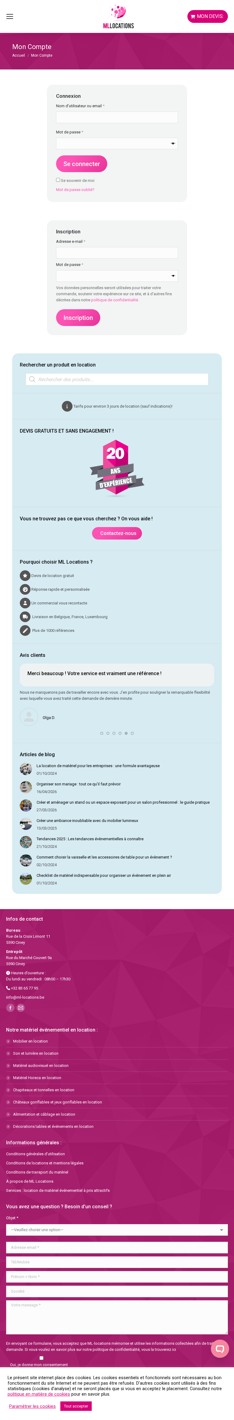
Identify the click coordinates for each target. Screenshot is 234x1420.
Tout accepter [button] (76, 1406)
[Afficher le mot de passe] (173, 143)
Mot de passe (79, 131)
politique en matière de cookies (39, 1394)
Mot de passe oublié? (75, 189)
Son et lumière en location (35, 1053)
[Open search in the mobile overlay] (117, 379)
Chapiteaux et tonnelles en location (43, 1090)
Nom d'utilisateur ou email (90, 105)
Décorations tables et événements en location (53, 1126)
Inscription (78, 317)
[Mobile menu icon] (9, 16)
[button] (101, 733)
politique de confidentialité (114, 300)
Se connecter (81, 164)
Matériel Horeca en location (37, 1077)
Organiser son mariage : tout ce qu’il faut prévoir (79, 784)
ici (174, 1349)
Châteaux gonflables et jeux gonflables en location (57, 1102)
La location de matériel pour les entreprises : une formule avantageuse (98, 765)
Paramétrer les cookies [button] (32, 1406)
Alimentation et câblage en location (44, 1114)
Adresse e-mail (80, 241)
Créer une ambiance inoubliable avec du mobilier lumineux (87, 820)
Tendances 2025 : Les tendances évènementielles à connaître (90, 839)
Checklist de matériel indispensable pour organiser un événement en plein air (104, 875)
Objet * (12, 1218)
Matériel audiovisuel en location (41, 1065)
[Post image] (26, 769)
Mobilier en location (30, 1041)
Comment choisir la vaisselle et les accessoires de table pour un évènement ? (104, 857)
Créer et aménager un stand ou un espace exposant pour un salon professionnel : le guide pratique (123, 802)
